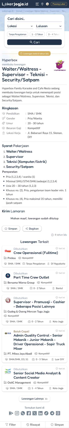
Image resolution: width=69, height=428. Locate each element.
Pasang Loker (59, 4)
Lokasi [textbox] (12, 26)
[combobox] (20, 26)
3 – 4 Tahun (53, 34)
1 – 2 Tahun (37, 34)
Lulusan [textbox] (42, 26)
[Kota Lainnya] (42, 4)
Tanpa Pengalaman (17, 34)
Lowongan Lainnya (33, 398)
